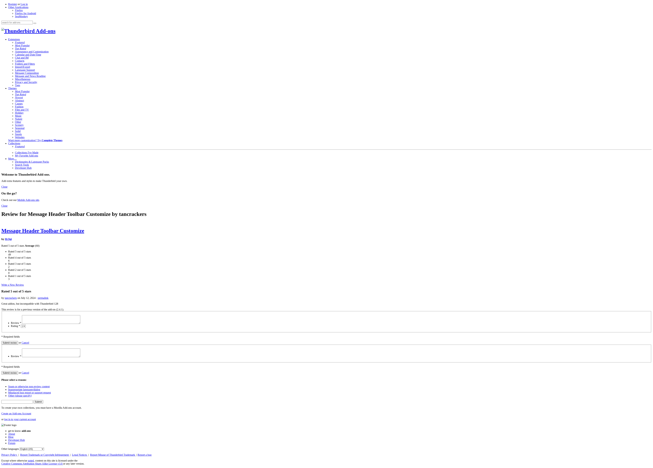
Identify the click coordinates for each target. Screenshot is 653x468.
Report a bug (145, 454)
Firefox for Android (25, 13)
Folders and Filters (25, 63)
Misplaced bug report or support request (29, 392)
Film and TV (22, 109)
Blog (10, 437)
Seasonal (19, 128)
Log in (24, 4)
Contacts (19, 60)
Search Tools (22, 164)
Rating (15, 326)
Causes (19, 103)
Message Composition (27, 73)
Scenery (19, 125)
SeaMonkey (21, 16)
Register (12, 4)
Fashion (19, 106)
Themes (12, 88)
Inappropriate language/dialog (24, 389)
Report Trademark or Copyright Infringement (44, 454)
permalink (43, 297)
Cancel (25, 342)
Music (18, 115)
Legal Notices (80, 454)
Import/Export (22, 66)
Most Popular (22, 45)
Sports (18, 134)
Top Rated (20, 48)
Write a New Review (12, 284)
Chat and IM (22, 57)
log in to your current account (20, 419)
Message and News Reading (30, 76)
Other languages (10, 448)
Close (4, 186)
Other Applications (18, 7)
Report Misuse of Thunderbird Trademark (113, 454)
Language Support (25, 70)
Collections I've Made (26, 152)
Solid (18, 131)
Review (16, 322)
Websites (19, 137)
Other (18, 122)
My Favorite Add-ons (26, 155)
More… (12, 158)
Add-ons (45, 31)
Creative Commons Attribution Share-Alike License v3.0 (32, 463)
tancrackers (11, 297)
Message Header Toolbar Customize (42, 231)
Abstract (19, 100)
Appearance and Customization (32, 51)
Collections (14, 143)
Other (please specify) (20, 395)
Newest (19, 97)
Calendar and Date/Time (28, 54)
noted (31, 460)
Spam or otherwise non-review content (29, 386)
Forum (11, 443)
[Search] (35, 23)
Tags (17, 85)
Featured (20, 42)
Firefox (19, 10)
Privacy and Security (26, 82)
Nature (18, 118)
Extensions (14, 39)
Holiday (19, 112)
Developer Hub (23, 167)
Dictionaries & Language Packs (32, 161)
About (11, 433)
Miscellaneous (22, 79)
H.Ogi (8, 239)
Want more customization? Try (35, 140)
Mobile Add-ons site (28, 200)
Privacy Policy (9, 454)
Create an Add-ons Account (16, 413)
